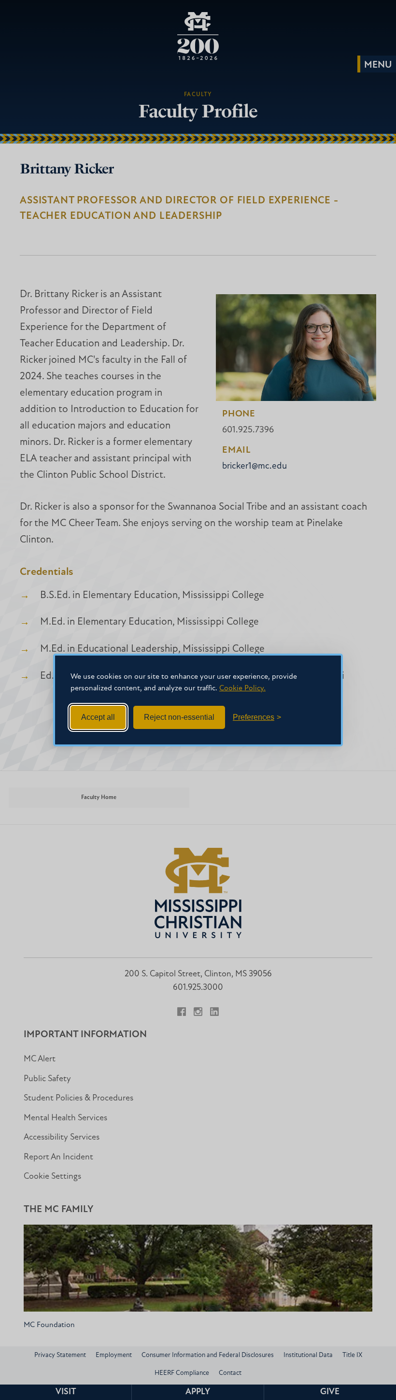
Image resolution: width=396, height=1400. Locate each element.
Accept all (98, 717)
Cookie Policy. (242, 688)
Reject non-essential (179, 717)
